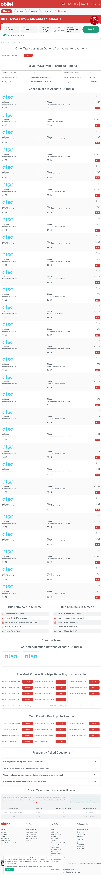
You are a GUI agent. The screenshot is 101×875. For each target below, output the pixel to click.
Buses (7, 11)
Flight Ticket (54, 832)
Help (76, 4)
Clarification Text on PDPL (58, 843)
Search (91, 29)
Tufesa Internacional (32, 834)
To (24, 27)
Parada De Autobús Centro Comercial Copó (71, 618)
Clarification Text (11, 863)
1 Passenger (72, 29)
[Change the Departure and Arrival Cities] (20, 29)
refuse (47, 861)
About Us (53, 840)
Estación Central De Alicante (14, 614)
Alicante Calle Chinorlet (13, 627)
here (24, 866)
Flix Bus (28, 840)
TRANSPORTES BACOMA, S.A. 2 (41, 77)
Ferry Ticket (54, 838)
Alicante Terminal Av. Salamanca (16, 618)
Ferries (63, 11)
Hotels (35, 11)
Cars (49, 11)
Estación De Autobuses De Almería (69, 614)
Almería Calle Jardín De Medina (67, 627)
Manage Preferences (56, 869)
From (7, 27)
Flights (21, 11)
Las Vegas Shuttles (31, 836)
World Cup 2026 (5, 840)
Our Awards (54, 851)
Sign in (97, 4)
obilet (35, 803)
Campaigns (4, 845)
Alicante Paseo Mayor (12, 631)
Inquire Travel (86, 4)
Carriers (3, 836)
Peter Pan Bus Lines (31, 832)
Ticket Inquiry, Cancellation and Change (58, 856)
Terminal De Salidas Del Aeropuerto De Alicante (21, 622)
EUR (69, 4)
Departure (45, 27)
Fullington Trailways (31, 838)
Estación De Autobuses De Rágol (68, 622)
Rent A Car (54, 836)
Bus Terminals (5, 838)
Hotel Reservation (56, 834)
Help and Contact (56, 853)
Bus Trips (3, 832)
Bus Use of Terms (56, 849)
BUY (97, 108)
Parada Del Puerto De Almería (67, 631)
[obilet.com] (12, 5)
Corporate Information (57, 845)
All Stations (4, 834)
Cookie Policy (55, 847)
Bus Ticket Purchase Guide (8, 843)
